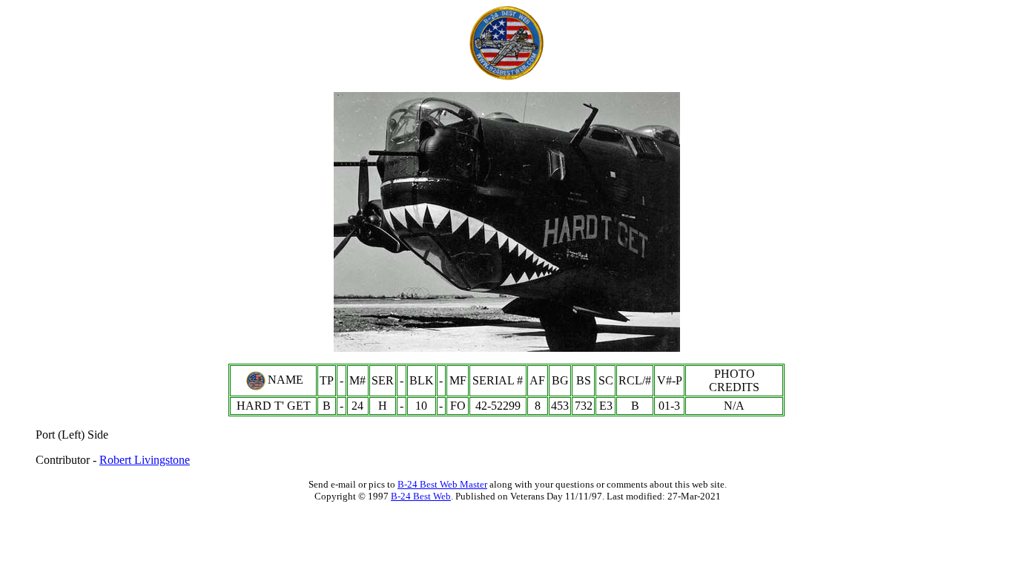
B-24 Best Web (421, 496)
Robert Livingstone (144, 459)
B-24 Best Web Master (442, 484)
